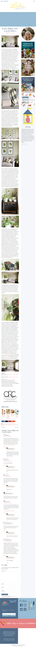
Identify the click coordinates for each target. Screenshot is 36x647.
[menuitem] (1, 1)
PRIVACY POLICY (24, 144)
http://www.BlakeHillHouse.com (9, 510)
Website (2, 590)
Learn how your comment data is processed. (9, 596)
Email (2, 587)
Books (13, 638)
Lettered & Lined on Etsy (11, 379)
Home (5, 638)
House (9, 423)
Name (2, 583)
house (17, 424)
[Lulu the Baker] (18, 6)
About (7, 638)
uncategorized (12, 423)
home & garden (10, 424)
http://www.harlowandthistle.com (9, 444)
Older (4, 427)
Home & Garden (5, 423)
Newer (16, 427)
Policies (12, 640)
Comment (3, 570)
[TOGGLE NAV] (34, 1)
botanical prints (5, 424)
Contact (8, 640)
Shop (5, 640)
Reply (5, 446)
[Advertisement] (18, 19)
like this (12, 123)
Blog (10, 638)
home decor (14, 424)
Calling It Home (7, 357)
